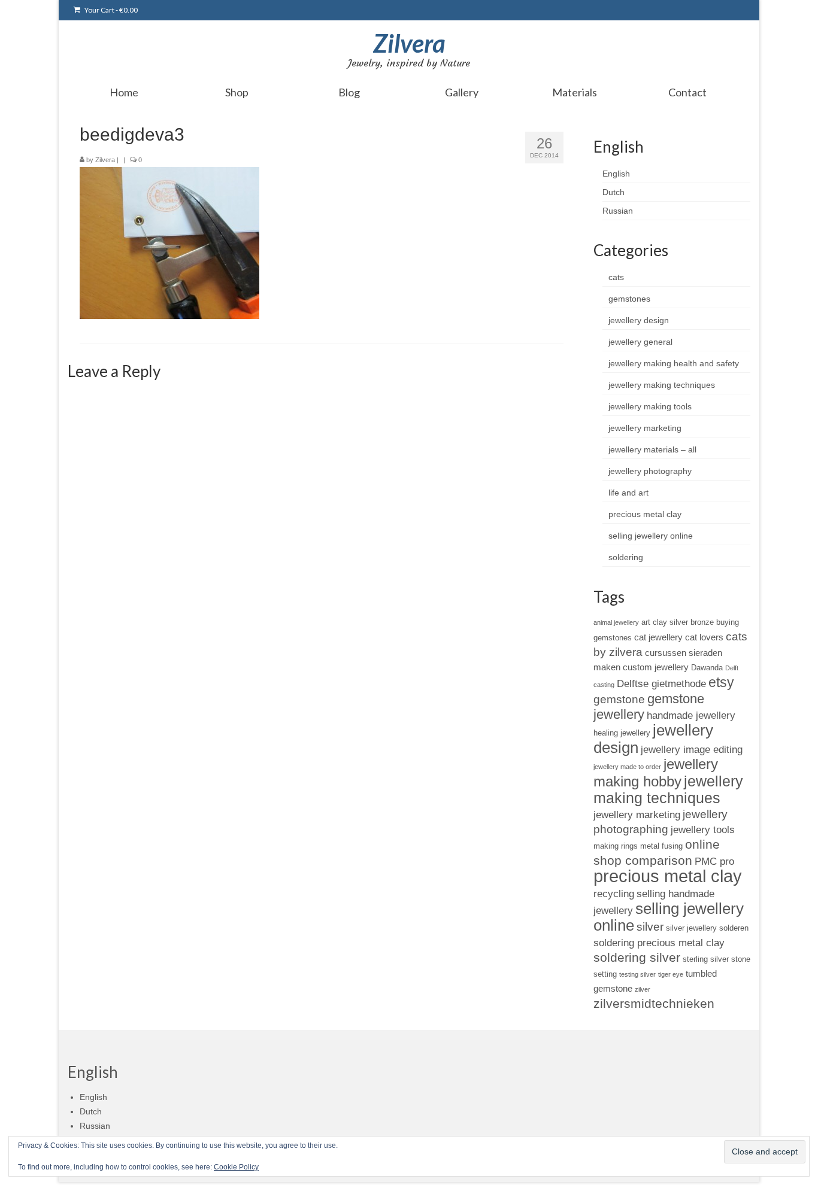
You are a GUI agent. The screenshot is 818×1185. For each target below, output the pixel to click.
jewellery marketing (644, 428)
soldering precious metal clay (659, 943)
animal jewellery (616, 622)
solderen (734, 927)
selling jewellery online (650, 535)
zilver (642, 989)
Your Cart (110, 9)
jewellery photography (650, 471)
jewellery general (640, 342)
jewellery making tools (650, 406)
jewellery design (638, 320)
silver (650, 926)
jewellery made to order (627, 766)
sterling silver (706, 959)
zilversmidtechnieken (653, 1003)
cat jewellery (658, 637)
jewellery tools (703, 829)
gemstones (629, 298)
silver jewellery (691, 927)
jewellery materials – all (652, 449)
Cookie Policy (236, 1167)
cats (616, 277)
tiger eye (670, 974)
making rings (615, 845)
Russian (617, 210)
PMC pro (714, 861)
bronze (702, 622)
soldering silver (636, 957)
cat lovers (704, 637)
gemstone (619, 699)
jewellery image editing (692, 749)
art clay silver (664, 622)
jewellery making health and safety (673, 363)
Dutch (613, 192)
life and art (628, 492)
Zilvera (409, 43)
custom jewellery (656, 667)
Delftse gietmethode (661, 683)
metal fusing (661, 845)
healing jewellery (621, 732)
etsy (721, 682)
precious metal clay (644, 514)
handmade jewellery (691, 715)
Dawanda (707, 667)
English (616, 173)
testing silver (637, 974)
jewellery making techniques (661, 385)
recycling (613, 894)
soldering (625, 557)
